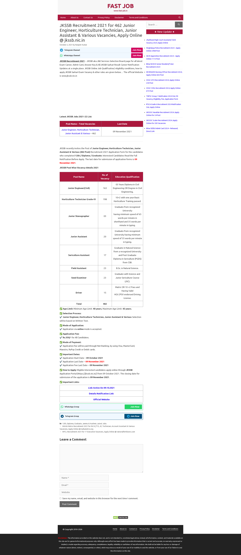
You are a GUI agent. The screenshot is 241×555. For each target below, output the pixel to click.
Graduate (78, 424)
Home (63, 17)
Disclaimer (119, 17)
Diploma (70, 424)
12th (64, 424)
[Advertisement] (101, 96)
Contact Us (88, 17)
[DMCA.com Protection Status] (120, 518)
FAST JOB (120, 6)
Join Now (136, 50)
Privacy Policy (104, 17)
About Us (74, 17)
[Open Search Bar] (179, 17)
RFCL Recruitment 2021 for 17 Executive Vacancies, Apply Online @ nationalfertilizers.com (98, 432)
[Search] (179, 25)
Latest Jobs (102, 424)
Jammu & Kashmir (89, 424)
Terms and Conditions (138, 17)
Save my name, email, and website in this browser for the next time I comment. (100, 498)
